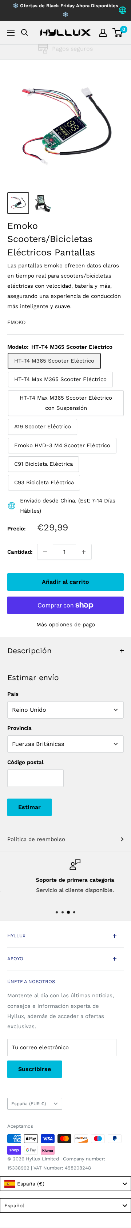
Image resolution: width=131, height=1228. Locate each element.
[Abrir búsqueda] (24, 32)
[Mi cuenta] (103, 33)
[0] (117, 32)
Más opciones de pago (65, 624)
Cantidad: (20, 552)
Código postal (25, 762)
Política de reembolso (36, 839)
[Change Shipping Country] (122, 10)
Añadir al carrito (65, 581)
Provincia (19, 728)
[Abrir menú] (11, 33)
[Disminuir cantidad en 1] (45, 552)
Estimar (29, 807)
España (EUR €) (28, 1103)
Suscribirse (34, 1069)
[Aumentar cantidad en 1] (83, 552)
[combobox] (65, 1183)
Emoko (16, 322)
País (13, 694)
